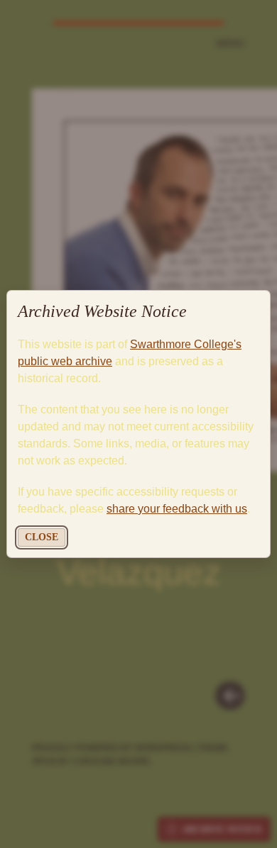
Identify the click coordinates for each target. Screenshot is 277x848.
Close (41, 537)
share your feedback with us (177, 509)
